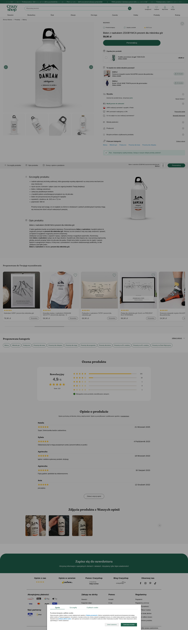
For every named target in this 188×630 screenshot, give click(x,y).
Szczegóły (73, 607)
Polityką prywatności (92, 615)
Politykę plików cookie (65, 619)
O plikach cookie (92, 607)
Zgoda (57, 607)
